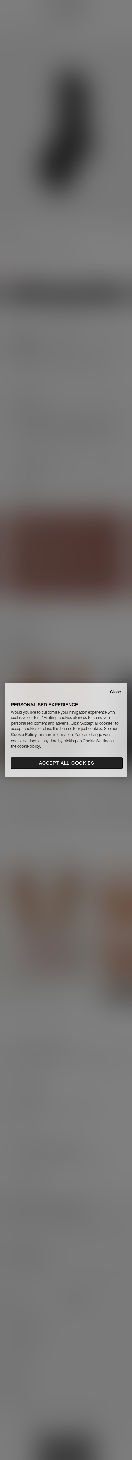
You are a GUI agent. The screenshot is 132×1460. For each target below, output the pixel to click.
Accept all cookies (66, 763)
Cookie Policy (24, 734)
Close (115, 691)
